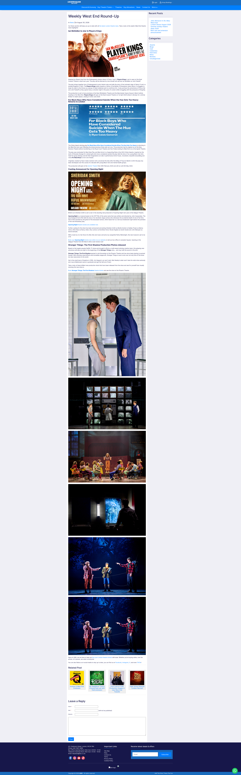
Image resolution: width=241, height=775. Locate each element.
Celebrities (153, 51)
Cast (151, 49)
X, (130, 662)
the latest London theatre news (108, 26)
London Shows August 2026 (161, 24)
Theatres (118, 7)
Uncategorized (155, 59)
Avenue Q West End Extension (77, 687)
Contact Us (146, 7)
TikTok (139, 662)
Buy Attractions (129, 7)
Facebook (118, 662)
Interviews (153, 53)
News (138, 7)
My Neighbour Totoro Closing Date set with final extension (97, 688)
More (154, 7)
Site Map (107, 751)
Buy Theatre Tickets (105, 7)
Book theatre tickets (85, 270)
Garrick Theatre (92, 166)
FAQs (105, 753)
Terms (106, 757)
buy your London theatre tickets (102, 657)
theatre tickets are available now (83, 224)
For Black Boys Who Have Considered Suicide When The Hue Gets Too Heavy (112, 145)
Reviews (153, 57)
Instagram (125, 662)
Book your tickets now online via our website (86, 240)
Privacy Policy (108, 758)
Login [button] (155, 2)
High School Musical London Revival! (137, 687)
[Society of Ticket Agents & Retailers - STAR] (112, 766)
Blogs (152, 47)
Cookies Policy (108, 760)
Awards (152, 45)
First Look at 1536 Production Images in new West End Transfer (117, 689)
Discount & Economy (89, 7)
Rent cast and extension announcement (159, 31)
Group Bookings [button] (166, 2)
